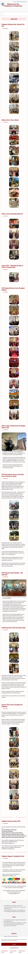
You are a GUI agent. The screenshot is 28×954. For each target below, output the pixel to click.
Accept (14, 944)
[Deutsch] (23, 1)
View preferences (14, 947)
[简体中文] (16, 1)
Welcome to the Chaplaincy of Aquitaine (13, 5)
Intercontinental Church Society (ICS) (17, 911)
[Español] (26, 1)
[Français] (21, 1)
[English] (19, 1)
